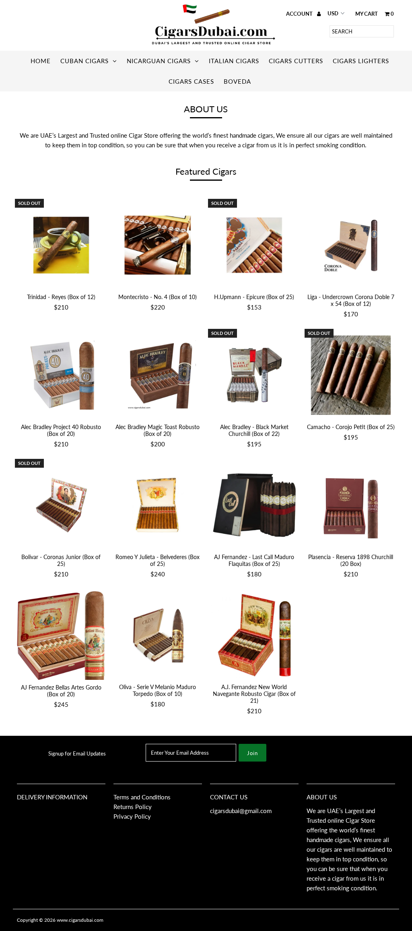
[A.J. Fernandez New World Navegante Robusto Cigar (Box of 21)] (254, 635)
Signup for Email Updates (77, 753)
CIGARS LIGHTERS (361, 60)
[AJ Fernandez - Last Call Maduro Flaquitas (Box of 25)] (254, 505)
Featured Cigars (206, 171)
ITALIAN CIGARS (234, 60)
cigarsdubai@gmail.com (241, 810)
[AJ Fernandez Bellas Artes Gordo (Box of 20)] (61, 635)
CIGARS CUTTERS (296, 60)
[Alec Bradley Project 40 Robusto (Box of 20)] (61, 375)
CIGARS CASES (191, 81)
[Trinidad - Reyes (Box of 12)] (61, 245)
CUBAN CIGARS (84, 60)
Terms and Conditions (142, 797)
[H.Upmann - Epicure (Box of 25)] (254, 245)
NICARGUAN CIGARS (159, 60)
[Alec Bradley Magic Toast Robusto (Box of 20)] (157, 375)
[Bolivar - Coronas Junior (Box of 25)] (61, 505)
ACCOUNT (300, 13)
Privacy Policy (132, 816)
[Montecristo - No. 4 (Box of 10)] (157, 245)
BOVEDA (237, 81)
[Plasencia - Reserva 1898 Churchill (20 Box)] (351, 505)
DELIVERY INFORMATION (52, 797)
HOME (41, 60)
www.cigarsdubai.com (80, 920)
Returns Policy (132, 806)
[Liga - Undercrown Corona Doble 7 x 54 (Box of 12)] (351, 245)
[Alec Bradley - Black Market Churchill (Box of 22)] (254, 375)
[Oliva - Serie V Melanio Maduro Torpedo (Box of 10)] (157, 635)
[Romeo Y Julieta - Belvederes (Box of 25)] (157, 505)
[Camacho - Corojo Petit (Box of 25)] (351, 375)
